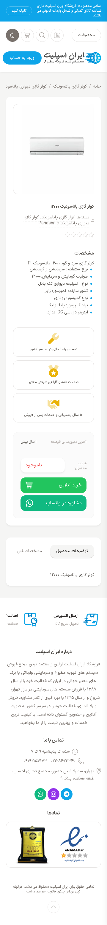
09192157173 (35, 761)
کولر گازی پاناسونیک (70, 86)
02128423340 (63, 761)
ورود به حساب (22, 58)
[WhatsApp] (40, 794)
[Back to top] (53, 907)
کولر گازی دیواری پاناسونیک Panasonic (56, 220)
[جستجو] (42, 35)
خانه (97, 86)
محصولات (86, 35)
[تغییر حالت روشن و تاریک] (12, 35)
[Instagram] (53, 794)
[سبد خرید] (27, 35)
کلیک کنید (19, 10)
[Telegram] (67, 794)
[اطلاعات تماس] (57, 35)
